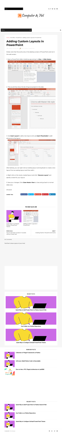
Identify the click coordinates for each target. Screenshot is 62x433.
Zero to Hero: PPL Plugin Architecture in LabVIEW (30, 369)
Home (8, 37)
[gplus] (54, 8)
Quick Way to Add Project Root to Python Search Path (31, 310)
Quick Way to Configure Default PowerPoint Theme (12, 225)
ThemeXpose (12, 431)
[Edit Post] (20, 48)
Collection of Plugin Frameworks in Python (28, 352)
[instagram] (49, 431)
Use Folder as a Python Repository (31, 326)
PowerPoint (19, 37)
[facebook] (57, 431)
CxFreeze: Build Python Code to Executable (28, 361)
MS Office (12, 37)
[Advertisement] (27, 3)
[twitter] (52, 8)
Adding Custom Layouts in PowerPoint (30, 224)
